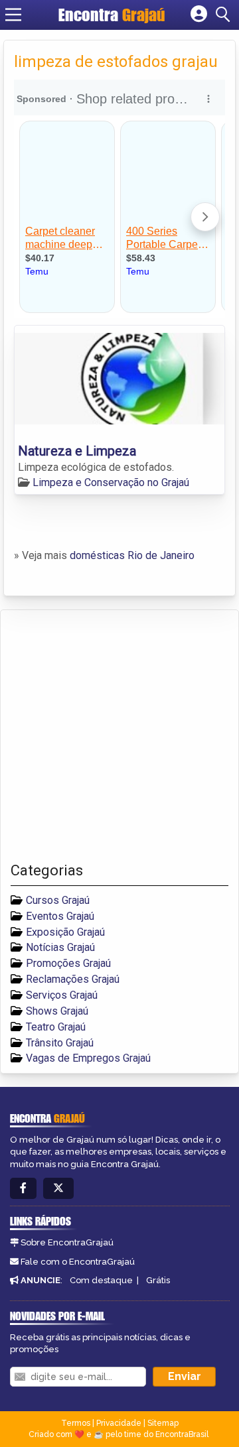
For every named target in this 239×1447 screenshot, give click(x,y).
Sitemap (163, 1423)
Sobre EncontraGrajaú (67, 1242)
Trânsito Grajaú (60, 1043)
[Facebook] (23, 1189)
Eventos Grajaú (60, 916)
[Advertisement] (119, 736)
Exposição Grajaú (65, 932)
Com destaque (101, 1280)
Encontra (111, 15)
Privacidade (118, 1423)
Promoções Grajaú (68, 963)
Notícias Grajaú (60, 947)
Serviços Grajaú (62, 995)
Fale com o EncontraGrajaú (78, 1262)
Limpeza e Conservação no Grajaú (111, 482)
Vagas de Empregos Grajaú (88, 1058)
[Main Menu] (13, 14)
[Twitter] (58, 1189)
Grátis (158, 1280)
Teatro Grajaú (56, 1027)
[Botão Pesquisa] (225, 15)
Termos (75, 1423)
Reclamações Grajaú (73, 979)
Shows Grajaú (57, 1011)
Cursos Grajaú (58, 900)
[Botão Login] (199, 15)
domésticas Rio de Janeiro (132, 555)
